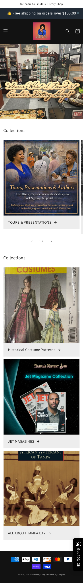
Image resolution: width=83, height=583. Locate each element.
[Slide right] (51, 241)
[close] (78, 13)
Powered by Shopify (55, 574)
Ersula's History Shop (35, 574)
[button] (5, 31)
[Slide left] (32, 241)
